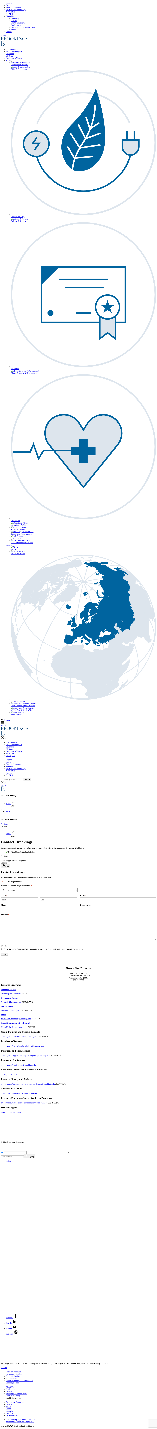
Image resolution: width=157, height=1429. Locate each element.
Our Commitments (18, 23)
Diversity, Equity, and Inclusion (23, 27)
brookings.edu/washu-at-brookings (14, 1103)
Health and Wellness (14, 58)
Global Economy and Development (19, 1381)
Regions (9, 545)
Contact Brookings (13, 1396)
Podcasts (9, 1411)
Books (8, 1409)
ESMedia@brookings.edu (11, 994)
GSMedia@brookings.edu (11, 1002)
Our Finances (16, 25)
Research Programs (13, 7)
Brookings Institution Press (16, 1394)
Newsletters (10, 12)
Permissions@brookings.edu (33, 1046)
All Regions (10, 756)
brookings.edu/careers (9, 1093)
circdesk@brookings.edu (45, 1084)
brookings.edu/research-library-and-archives (18, 1084)
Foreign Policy (11, 1378)
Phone (3, 905)
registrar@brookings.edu (37, 1103)
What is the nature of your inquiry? (16, 886)
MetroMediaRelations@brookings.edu (16, 1019)
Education (10, 54)
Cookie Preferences (13, 1398)
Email (83, 895)
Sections (4, 824)
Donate (9, 32)
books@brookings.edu (10, 1074)
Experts (9, 3)
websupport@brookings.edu (12, 1112)
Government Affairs (13, 1415)
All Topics (10, 753)
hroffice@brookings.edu (27, 1093)
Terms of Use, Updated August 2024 (20, 1422)
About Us (9, 16)
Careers (14, 21)
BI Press (14, 29)
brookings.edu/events (9, 1065)
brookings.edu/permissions (11, 1046)
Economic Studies (13, 1376)
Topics (8, 60)
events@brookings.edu (27, 1065)
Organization (85, 905)
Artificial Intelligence (14, 51)
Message (5, 915)
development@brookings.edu (38, 1055)
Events (8, 5)
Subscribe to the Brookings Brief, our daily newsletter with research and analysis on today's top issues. (43, 949)
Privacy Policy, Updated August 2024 (20, 1419)
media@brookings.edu (29, 1036)
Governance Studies (13, 1374)
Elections (9, 56)
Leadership (15, 18)
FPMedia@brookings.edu (11, 1010)
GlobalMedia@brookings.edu (12, 1027)
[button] (78, 861)
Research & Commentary (16, 10)
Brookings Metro (12, 1383)
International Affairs (13, 49)
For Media (10, 14)
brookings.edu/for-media (10, 1036)
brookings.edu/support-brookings (14, 1055)
